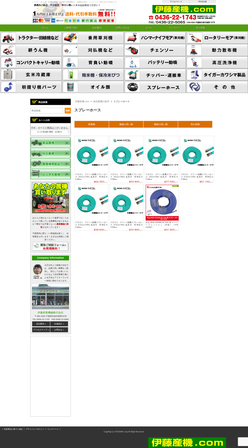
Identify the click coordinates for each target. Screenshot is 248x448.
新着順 (91, 124)
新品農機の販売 (101, 101)
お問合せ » (59, 330)
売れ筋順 (195, 124)
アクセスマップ (176, 2)
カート (148, 28)
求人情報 (200, 28)
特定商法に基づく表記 (13, 429)
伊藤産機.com (82, 101)
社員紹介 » (59, 324)
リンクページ (53, 429)
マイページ (174, 28)
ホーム (45, 28)
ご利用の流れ (71, 28)
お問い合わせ (123, 28)
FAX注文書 (202, 2)
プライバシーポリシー (35, 429)
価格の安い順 (126, 124)
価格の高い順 (161, 124)
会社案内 (96, 28)
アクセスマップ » (41, 330)
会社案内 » (41, 324)
